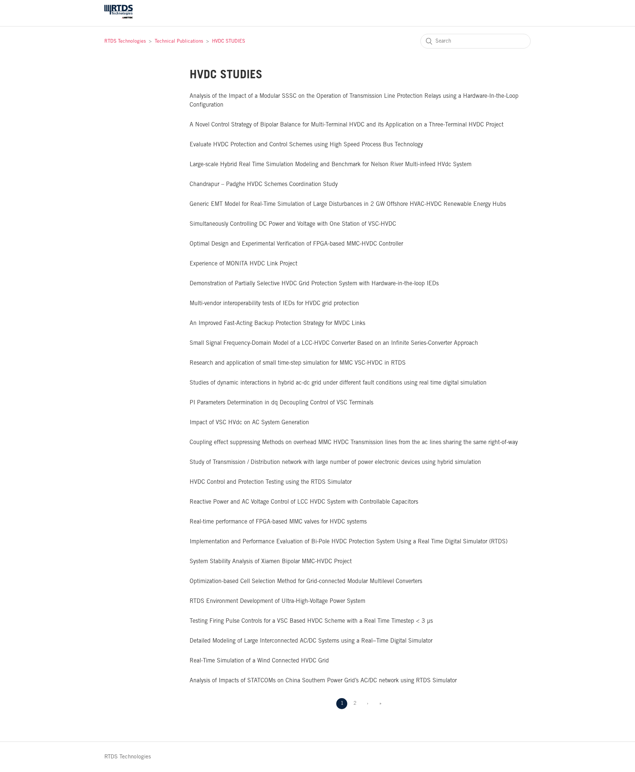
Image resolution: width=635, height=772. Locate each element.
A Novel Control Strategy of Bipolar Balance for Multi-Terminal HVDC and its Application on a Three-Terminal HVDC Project (346, 125)
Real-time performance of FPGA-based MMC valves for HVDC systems (278, 522)
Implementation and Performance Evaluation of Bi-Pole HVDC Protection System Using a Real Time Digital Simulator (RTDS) (348, 541)
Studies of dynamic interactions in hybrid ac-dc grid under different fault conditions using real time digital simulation (338, 383)
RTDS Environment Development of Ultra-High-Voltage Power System (277, 601)
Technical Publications (179, 41)
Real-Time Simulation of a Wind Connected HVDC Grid (259, 661)
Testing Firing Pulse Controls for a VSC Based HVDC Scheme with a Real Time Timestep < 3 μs (311, 621)
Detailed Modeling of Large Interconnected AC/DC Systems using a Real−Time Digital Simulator (311, 641)
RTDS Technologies (125, 41)
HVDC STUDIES (228, 41)
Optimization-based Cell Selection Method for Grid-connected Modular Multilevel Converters (306, 581)
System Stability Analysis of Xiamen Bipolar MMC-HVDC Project (271, 561)
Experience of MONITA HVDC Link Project (243, 264)
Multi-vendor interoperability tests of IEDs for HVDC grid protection (274, 303)
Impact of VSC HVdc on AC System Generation (249, 422)
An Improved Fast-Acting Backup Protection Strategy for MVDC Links (277, 323)
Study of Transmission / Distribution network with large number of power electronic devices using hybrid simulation (335, 462)
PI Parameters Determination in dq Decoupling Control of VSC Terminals (281, 402)
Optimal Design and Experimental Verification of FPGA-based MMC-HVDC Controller (296, 244)
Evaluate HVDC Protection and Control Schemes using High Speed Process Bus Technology (306, 144)
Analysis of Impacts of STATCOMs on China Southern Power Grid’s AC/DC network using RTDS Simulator (323, 680)
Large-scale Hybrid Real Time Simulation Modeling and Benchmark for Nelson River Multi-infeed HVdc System (330, 164)
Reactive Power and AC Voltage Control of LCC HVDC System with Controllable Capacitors (304, 502)
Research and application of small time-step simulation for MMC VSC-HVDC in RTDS (298, 363)
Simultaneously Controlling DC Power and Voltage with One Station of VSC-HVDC (293, 224)
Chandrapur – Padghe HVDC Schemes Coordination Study (264, 184)
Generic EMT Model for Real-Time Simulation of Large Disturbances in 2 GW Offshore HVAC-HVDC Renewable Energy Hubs (348, 204)
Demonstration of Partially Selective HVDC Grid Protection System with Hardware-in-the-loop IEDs (314, 283)
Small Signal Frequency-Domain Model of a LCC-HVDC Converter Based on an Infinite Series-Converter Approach (334, 343)
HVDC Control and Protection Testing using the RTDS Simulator (271, 482)
